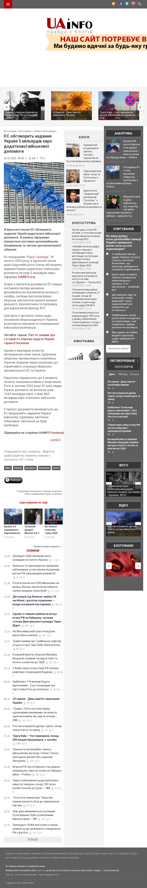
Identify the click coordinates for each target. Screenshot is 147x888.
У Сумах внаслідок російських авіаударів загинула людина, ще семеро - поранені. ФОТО (124, 490)
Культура (78, 853)
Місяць (123, 374)
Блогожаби (123, 545)
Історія (95, 853)
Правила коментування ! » (47, 546)
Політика (36, 853)
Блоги (84, 137)
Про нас (10, 874)
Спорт (133, 853)
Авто (111, 853)
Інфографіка (84, 341)
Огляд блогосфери (29, 858)
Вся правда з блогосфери (18, 131)
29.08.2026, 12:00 (81, 328)
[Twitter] (126, 4)
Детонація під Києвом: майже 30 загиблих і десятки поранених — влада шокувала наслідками (34, 600)
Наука (88, 853)
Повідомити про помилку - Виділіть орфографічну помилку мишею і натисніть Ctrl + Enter (29, 455)
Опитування (123, 229)
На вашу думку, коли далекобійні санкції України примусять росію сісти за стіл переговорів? (123, 242)
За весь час (134, 374)
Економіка (61, 853)
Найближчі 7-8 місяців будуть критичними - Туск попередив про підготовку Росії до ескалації (33, 685)
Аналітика (123, 133)
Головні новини (23, 853)
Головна (10, 853)
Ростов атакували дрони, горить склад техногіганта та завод (124, 396)
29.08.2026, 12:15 (81, 308)
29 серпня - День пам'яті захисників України (67, 113)
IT (117, 853)
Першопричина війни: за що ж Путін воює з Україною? (92, 176)
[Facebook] (120, 4)
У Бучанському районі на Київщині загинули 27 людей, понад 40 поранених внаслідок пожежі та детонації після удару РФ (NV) (86, 297)
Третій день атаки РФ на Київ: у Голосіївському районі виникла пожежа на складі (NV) (86, 234)
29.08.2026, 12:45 (81, 268)
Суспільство (48, 853)
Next (141, 107)
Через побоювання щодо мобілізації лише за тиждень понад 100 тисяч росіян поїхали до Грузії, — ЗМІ (35, 784)
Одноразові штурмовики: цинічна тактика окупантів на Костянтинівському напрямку (83, 153)
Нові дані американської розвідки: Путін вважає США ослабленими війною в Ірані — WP (34, 815)
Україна (18, 468)
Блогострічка (84, 223)
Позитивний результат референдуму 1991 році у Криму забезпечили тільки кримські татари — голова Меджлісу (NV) (87, 319)
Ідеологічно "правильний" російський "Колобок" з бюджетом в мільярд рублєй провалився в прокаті (84, 200)
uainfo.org (41, 870)
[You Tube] (133, 4)
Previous (6, 107)
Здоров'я (124, 853)
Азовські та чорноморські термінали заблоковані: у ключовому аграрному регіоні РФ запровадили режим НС (36, 569)
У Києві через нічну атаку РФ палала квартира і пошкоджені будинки (124, 428)
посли (56, 468)
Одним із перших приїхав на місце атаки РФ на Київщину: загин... (21, 115)
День (112, 374)
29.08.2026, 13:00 (81, 242)
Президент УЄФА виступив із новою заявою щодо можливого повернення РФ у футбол (36, 828)
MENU (8, 4)
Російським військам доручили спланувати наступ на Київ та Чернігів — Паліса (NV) (86, 277)
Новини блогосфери (45, 131)
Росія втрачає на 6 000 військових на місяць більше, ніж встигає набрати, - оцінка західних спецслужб (35, 586)
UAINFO (56, 440)
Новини (33, 550)
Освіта (104, 853)
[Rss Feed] (113, 4)
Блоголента (45, 858)
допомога (30, 468)
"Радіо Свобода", (37, 257)
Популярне (124, 367)
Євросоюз (44, 468)
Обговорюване (122, 361)
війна (8, 468)
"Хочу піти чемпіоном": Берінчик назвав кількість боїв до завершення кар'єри (35, 801)
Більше (33, 839)
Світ (70, 853)
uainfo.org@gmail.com (48, 874)
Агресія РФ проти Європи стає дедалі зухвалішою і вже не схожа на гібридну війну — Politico (36, 770)
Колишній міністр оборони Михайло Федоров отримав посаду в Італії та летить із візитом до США (34, 658)
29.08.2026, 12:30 (81, 285)
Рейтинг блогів (60, 858)
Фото (123, 465)
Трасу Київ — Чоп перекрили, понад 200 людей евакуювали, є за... (118, 115)
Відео (123, 505)
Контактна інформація (26, 874)
